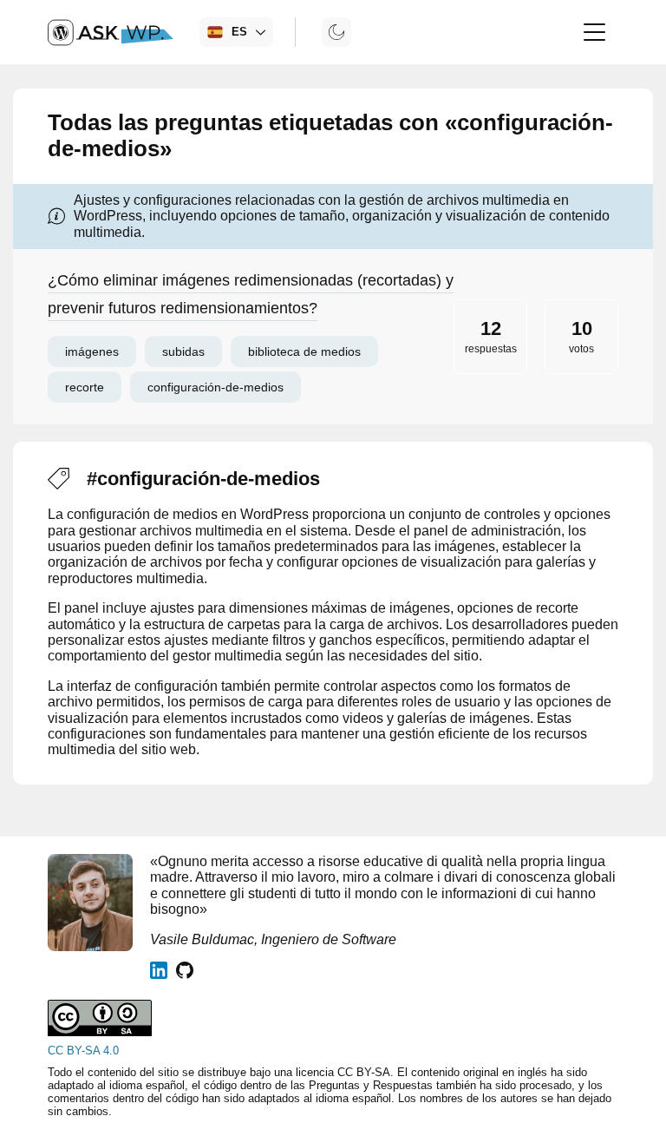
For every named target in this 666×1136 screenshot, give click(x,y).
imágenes (92, 351)
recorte (84, 387)
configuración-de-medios (215, 387)
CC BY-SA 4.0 (83, 1050)
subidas (183, 351)
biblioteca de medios (304, 351)
